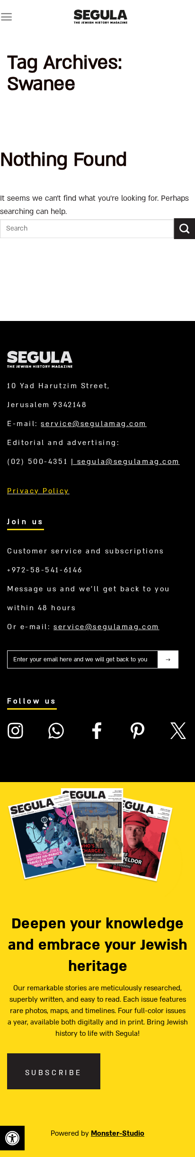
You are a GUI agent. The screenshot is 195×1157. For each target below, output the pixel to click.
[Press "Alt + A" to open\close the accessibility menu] (12, 1138)
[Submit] (184, 228)
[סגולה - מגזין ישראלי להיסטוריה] (100, 16)
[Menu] (6, 16)
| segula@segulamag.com (125, 461)
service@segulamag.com (94, 423)
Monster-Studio (117, 1133)
